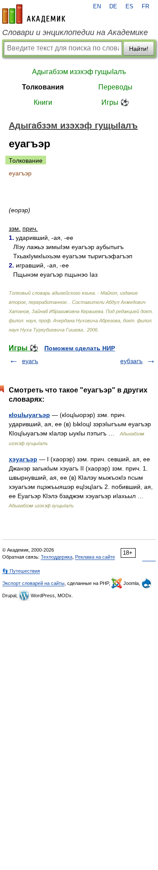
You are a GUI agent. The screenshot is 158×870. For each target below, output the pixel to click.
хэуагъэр (23, 459)
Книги (43, 102)
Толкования (43, 87)
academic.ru (33, 14)
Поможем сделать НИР (79, 348)
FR (145, 7)
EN (97, 7)
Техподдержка (56, 557)
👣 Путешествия (21, 571)
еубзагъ (131, 360)
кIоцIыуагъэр (29, 414)
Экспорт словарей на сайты (33, 583)
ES (129, 7)
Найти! (138, 48)
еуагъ (30, 360)
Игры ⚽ (115, 102)
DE (113, 7)
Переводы (115, 87)
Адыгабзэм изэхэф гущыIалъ (79, 71)
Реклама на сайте (95, 557)
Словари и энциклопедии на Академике (75, 32)
